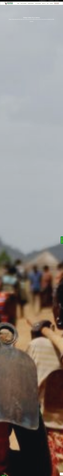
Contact (51, 3)
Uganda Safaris (31, 3)
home (18, 3)
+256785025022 (51, 0)
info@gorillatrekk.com (43, 0)
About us (44, 3)
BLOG (48, 3)
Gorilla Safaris (23, 3)
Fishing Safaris (38, 3)
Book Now (56, 3)
